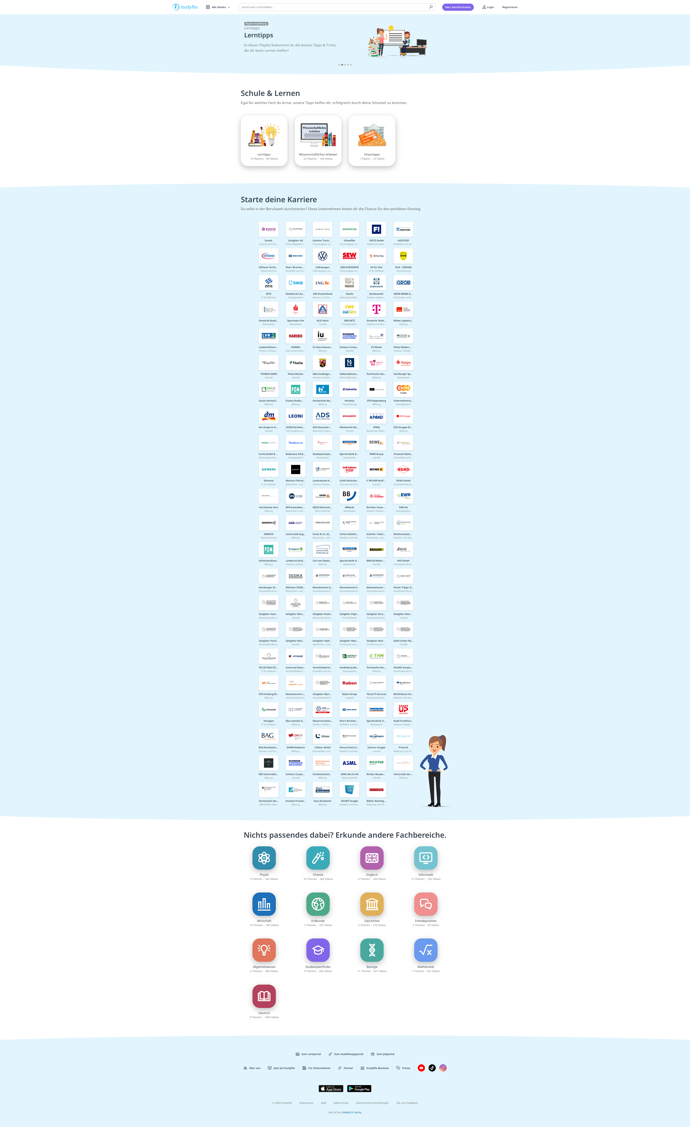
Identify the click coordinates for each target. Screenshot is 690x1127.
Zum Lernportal (311, 1054)
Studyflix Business (377, 1068)
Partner (348, 1068)
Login (490, 7)
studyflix (189, 7)
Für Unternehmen (319, 1068)
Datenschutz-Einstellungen (372, 1103)
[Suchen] (431, 7)
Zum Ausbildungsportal (348, 1054)
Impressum (306, 1103)
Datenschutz (341, 1103)
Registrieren (510, 7)
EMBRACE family (352, 1112)
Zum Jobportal (385, 1054)
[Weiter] (506, 45)
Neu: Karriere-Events (458, 7)
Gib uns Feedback (407, 1103)
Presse (406, 1068)
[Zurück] (183, 45)
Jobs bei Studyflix (284, 1068)
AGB (323, 1103)
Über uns (254, 1068)
